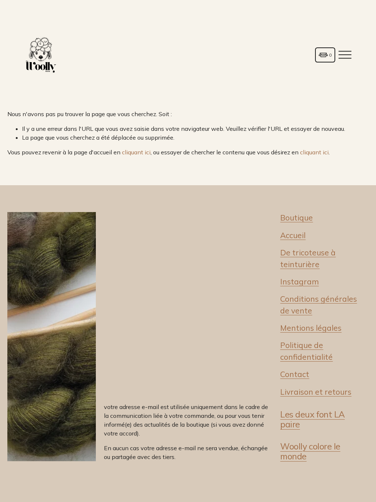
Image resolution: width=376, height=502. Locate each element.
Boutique (296, 217)
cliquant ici (136, 152)
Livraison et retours (315, 392)
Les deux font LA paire (312, 419)
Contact (294, 374)
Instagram (299, 281)
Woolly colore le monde (310, 451)
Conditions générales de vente (318, 304)
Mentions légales (310, 328)
